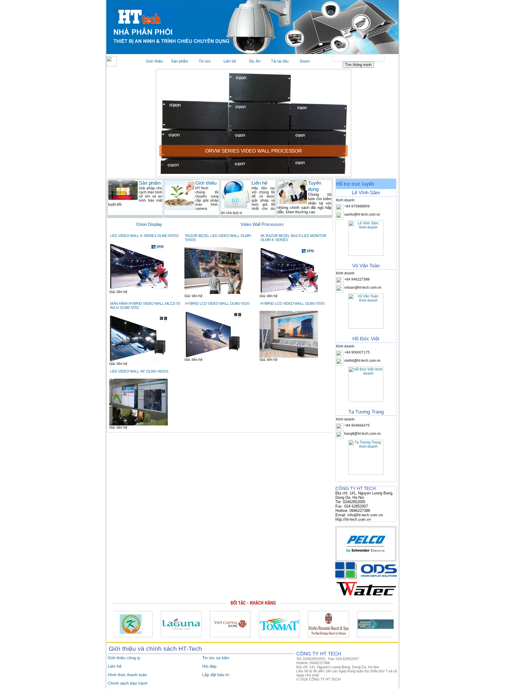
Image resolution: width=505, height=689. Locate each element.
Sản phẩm (150, 183)
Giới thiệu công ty (124, 657)
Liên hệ (115, 666)
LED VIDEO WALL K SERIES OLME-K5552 (144, 236)
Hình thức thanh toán (127, 674)
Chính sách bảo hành (128, 683)
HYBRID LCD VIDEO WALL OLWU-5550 (292, 304)
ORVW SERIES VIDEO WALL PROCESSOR (253, 151)
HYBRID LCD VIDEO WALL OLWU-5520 (217, 304)
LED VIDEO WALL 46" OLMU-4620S (139, 371)
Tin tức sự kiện (215, 657)
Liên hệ (259, 183)
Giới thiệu (206, 183)
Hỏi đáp (209, 666)
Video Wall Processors (262, 224)
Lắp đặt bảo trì (215, 674)
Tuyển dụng (314, 186)
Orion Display (149, 224)
